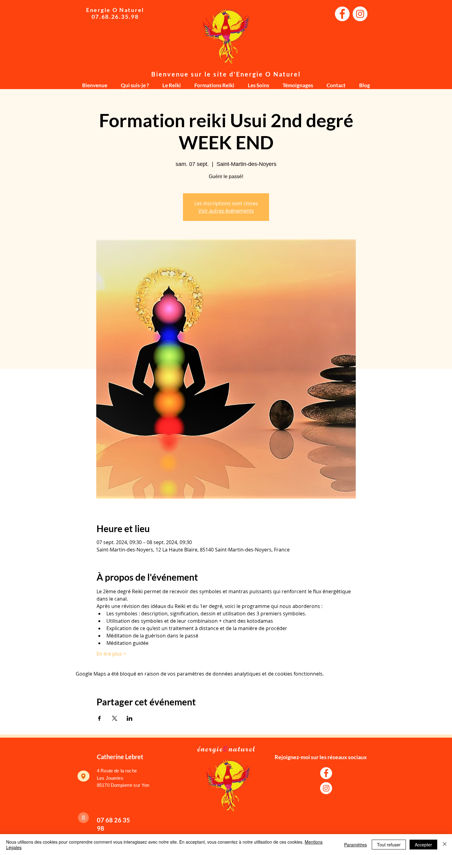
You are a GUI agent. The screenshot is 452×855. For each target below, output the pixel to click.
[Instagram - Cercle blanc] (360, 13)
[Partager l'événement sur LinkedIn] (130, 718)
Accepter (423, 844)
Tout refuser (389, 844)
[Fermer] (444, 844)
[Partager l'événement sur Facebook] (99, 718)
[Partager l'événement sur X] (114, 718)
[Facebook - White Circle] (342, 13)
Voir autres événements (226, 210)
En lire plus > (111, 653)
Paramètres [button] (355, 844)
